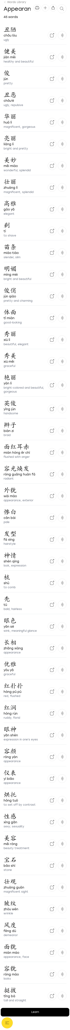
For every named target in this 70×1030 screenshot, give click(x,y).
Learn (35, 1012)
